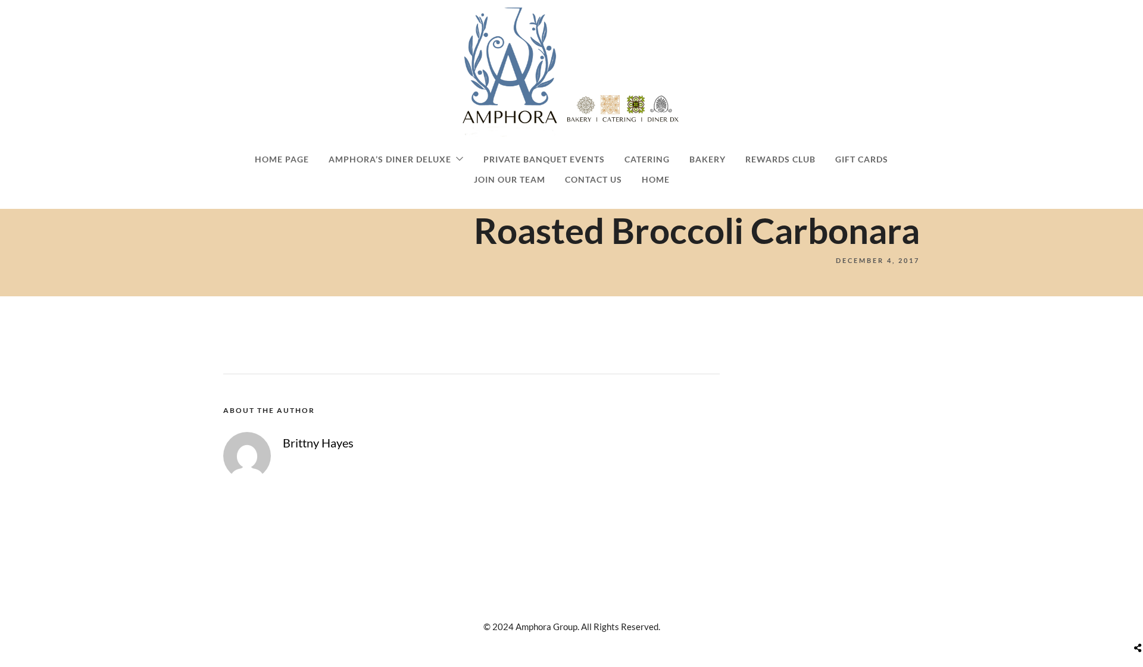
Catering (647, 159)
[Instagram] (567, 604)
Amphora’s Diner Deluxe (390, 159)
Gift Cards (861, 159)
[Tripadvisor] (587, 604)
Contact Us (593, 179)
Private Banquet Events (544, 159)
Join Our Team (509, 179)
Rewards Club (780, 159)
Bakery (707, 159)
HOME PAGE (282, 159)
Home (656, 179)
